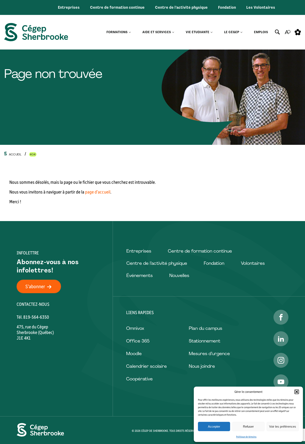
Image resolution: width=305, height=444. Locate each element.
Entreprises (69, 7)
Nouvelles (179, 275)
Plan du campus (205, 328)
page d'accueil (97, 192)
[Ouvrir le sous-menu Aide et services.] (173, 32)
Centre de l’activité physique (181, 7)
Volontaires (253, 263)
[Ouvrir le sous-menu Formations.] (130, 32)
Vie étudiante (197, 32)
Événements (139, 275)
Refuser (248, 426)
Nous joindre (202, 366)
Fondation (227, 7)
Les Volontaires (260, 7)
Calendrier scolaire (146, 366)
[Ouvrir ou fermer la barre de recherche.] (277, 32)
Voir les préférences (282, 426)
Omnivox (135, 328)
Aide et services (156, 32)
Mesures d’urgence (209, 354)
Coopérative (139, 379)
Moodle (134, 354)
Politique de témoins (246, 436)
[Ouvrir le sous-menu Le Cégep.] (241, 32)
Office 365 (137, 341)
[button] (297, 392)
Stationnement (204, 341)
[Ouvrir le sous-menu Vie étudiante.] (211, 32)
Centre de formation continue (117, 7)
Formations (117, 32)
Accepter (214, 426)
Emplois (261, 32)
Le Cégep (231, 32)
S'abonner (35, 286)
